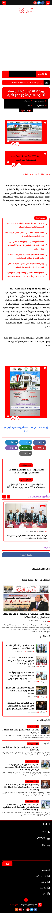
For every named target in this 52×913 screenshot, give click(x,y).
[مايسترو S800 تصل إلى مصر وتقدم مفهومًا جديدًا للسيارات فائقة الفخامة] (41, 690)
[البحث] (4, 3)
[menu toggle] (48, 3)
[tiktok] (24, 909)
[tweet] (13, 144)
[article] (26, 468)
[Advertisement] (26, 42)
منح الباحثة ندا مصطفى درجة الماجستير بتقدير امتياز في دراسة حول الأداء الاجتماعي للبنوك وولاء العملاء (25, 274)
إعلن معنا (43, 887)
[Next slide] (4, 496)
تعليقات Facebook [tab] (26, 554)
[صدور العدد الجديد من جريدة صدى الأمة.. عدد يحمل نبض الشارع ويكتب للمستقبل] (26, 598)
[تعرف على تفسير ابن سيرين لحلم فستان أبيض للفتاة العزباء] (45, 746)
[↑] (26, 900)
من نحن (43, 882)
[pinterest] (20, 909)
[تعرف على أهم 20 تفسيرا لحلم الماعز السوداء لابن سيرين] (45, 729)
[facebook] (43, 3)
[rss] (16, 909)
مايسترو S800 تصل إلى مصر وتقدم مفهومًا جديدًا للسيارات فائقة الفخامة (20, 690)
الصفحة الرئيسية (40, 105)
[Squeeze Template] (40, 905)
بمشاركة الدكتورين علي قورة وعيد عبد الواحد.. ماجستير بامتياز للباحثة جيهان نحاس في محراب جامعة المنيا (22, 767)
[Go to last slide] (8, 496)
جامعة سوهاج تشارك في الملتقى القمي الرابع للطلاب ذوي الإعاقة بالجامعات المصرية (24, 234)
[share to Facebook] (17, 144)
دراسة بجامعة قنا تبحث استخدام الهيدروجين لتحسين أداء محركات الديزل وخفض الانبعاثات (25, 225)
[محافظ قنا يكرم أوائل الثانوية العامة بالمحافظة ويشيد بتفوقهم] (41, 648)
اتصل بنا (43, 893)
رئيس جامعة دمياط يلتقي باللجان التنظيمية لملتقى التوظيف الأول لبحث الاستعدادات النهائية (26, 265)
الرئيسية (41, 74)
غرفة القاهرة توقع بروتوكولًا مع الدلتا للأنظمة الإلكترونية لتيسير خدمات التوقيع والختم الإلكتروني (21, 675)
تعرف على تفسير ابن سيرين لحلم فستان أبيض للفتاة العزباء (21, 748)
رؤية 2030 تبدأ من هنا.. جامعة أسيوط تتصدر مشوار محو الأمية (26, 429)
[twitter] (39, 3)
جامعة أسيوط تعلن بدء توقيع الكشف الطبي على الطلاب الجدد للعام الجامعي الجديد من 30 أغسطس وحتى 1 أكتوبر (26, 245)
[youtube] (35, 3)
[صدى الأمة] (26, 10)
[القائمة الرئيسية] (5, 74)
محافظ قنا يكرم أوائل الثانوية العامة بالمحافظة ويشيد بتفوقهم (20, 646)
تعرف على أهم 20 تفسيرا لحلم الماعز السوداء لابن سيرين (20, 731)
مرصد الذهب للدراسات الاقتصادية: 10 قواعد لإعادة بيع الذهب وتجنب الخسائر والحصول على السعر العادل (20, 706)
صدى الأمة (45, 621)
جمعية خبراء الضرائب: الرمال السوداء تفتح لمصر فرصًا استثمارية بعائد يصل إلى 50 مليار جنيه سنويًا (21, 787)
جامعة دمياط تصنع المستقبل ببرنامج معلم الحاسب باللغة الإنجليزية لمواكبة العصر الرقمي (26, 256)
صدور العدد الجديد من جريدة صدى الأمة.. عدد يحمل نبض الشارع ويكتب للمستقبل (26, 615)
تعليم (28, 105)
